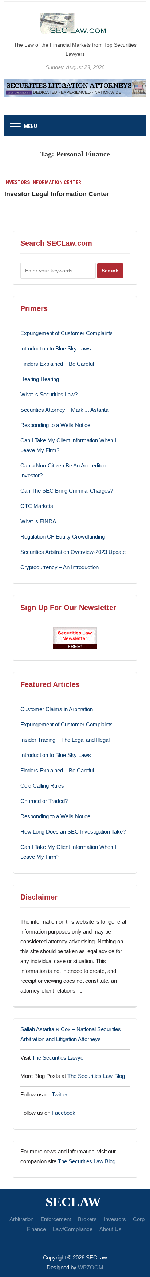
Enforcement (55, 1219)
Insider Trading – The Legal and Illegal (65, 740)
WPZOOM (90, 1267)
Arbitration (21, 1219)
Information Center (56, 182)
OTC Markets (36, 506)
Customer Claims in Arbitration (56, 709)
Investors (17, 182)
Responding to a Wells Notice (55, 425)
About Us (110, 1229)
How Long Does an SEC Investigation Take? (73, 831)
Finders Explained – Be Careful (57, 364)
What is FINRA (38, 521)
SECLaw (73, 1202)
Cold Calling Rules (42, 786)
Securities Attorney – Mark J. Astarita (64, 410)
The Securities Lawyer (58, 1058)
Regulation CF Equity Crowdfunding (62, 536)
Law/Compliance (72, 1229)
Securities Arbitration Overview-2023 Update (73, 552)
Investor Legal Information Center (56, 194)
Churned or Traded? (44, 801)
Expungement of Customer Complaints (66, 333)
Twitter (59, 1094)
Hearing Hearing (40, 379)
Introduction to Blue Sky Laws (55, 348)
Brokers (87, 1219)
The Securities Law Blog (96, 1076)
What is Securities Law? (49, 394)
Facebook (63, 1113)
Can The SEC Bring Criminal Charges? (66, 491)
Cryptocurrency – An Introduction (59, 567)
